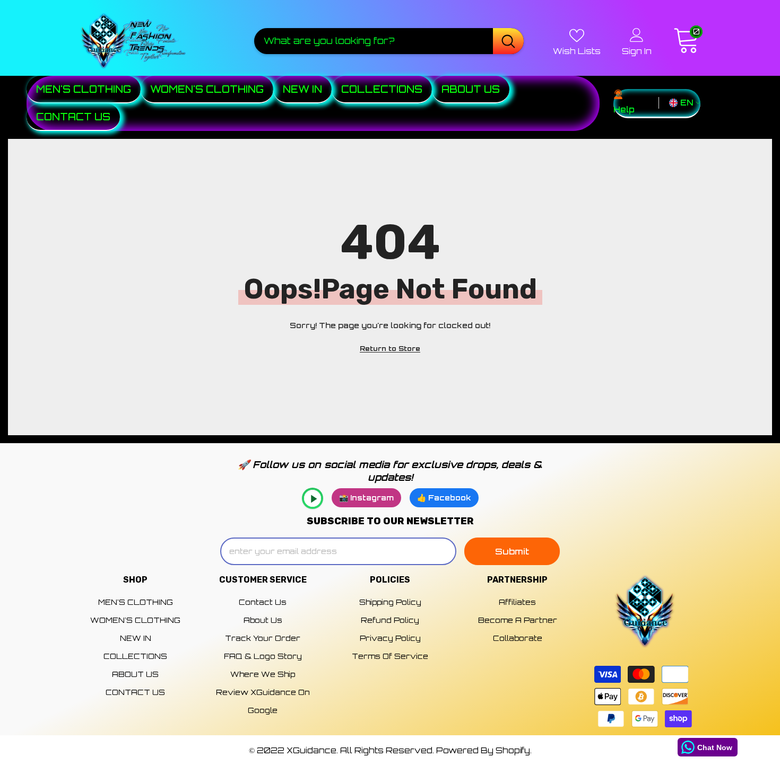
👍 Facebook (444, 497)
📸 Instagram (366, 497)
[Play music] (312, 498)
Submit (512, 551)
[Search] (389, 41)
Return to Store (390, 349)
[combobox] (373, 41)
